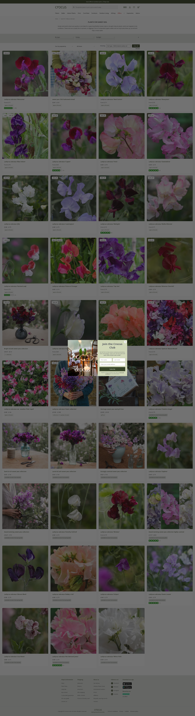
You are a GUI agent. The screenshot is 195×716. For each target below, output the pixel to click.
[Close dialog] (125, 342)
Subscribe (112, 369)
